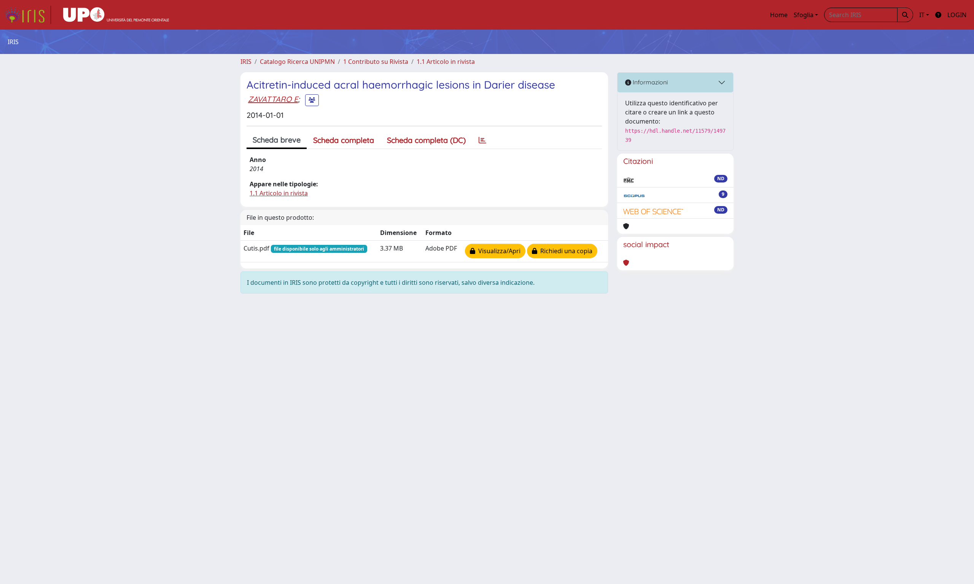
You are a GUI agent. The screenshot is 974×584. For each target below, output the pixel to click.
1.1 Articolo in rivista (446, 61)
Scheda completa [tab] (343, 140)
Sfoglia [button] (803, 15)
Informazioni (649, 82)
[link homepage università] (116, 15)
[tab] (482, 140)
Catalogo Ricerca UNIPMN (297, 61)
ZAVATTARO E (273, 99)
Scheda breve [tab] (277, 139)
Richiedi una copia (564, 251)
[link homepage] (28, 15)
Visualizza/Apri (497, 251)
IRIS (245, 61)
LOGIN (956, 15)
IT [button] (922, 15)
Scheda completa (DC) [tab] (426, 140)
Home (779, 15)
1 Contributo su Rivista (375, 61)
